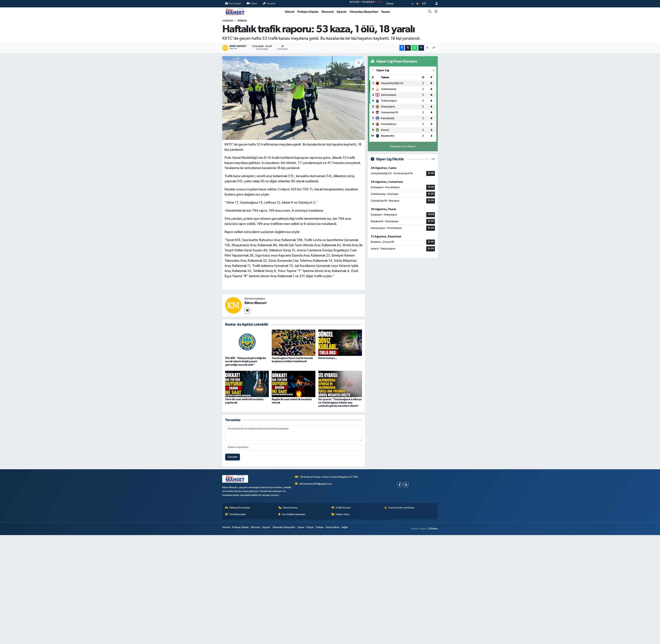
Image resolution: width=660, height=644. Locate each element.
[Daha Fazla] (421, 48)
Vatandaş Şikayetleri (364, 11)
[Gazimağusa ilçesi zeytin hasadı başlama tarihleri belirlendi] (293, 342)
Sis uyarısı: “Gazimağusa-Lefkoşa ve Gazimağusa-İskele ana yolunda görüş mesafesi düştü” (339, 402)
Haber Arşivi (342, 514)
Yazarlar (271, 3)
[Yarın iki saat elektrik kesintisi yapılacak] (247, 383)
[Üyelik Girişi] (435, 3)
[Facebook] (400, 484)
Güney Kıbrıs (332, 527)
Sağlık (344, 527)
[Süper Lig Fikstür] (433, 159)
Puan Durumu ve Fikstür (401, 507)
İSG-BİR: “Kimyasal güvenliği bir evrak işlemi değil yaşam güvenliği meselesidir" (245, 361)
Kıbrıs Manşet (256, 303)
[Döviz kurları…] (340, 342)
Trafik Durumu (343, 507)
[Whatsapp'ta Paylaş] (414, 48)
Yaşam (385, 11)
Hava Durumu (290, 507)
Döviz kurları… (327, 358)
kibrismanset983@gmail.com (316, 483)
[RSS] (406, 484)
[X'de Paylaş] (408, 48)
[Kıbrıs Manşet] (233, 305)
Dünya (310, 527)
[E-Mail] (247, 311)
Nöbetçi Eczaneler (239, 507)
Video (253, 3)
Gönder (233, 457)
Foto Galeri (234, 3)
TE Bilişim (433, 528)
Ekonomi (328, 11)
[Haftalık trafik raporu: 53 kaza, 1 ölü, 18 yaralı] (293, 98)
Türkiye (319, 527)
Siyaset (342, 11)
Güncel (289, 11)
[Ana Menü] (436, 12)
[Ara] (430, 12)
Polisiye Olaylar (308, 11)
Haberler (227, 21)
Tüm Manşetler (237, 514)
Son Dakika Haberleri (293, 514)
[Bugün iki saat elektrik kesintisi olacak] (293, 383)
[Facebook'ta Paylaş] (401, 48)
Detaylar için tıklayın (403, 146)
